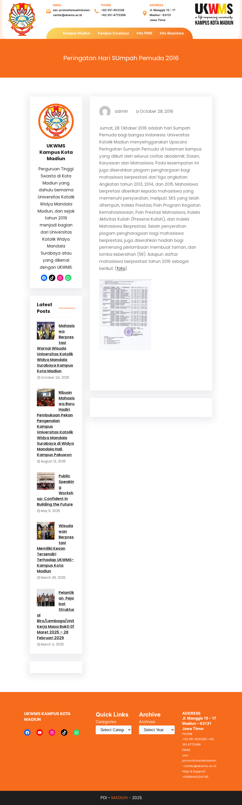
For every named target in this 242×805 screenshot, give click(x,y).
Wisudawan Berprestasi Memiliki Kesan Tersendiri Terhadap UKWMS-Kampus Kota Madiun (55, 548)
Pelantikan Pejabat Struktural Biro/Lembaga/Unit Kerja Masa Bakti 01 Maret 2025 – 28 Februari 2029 (55, 615)
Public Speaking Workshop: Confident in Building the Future (55, 490)
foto (121, 268)
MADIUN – (121, 797)
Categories (106, 721)
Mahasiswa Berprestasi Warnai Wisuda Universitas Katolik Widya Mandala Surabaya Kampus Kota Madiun (56, 348)
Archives (147, 721)
